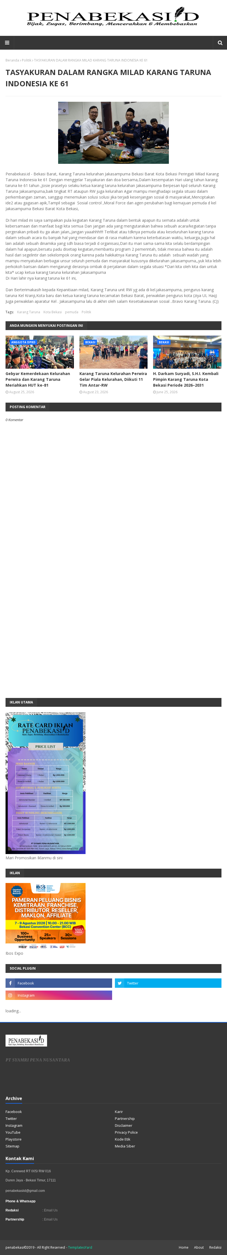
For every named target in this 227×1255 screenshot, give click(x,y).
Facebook (14, 1111)
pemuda (71, 312)
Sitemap (12, 1146)
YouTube (13, 1132)
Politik (26, 60)
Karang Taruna (28, 312)
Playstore (14, 1139)
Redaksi (215, 1247)
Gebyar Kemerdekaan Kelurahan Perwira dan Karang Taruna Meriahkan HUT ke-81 (38, 379)
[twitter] (168, 983)
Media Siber (125, 1146)
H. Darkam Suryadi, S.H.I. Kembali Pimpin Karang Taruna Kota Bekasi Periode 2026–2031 (185, 379)
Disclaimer (123, 1125)
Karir (119, 1111)
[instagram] (59, 995)
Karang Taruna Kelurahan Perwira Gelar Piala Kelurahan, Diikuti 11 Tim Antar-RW (113, 379)
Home (184, 1247)
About (199, 1247)
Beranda (12, 60)
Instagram (14, 1125)
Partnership (125, 1118)
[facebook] (59, 983)
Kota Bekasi (52, 312)
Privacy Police (126, 1132)
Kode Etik (122, 1139)
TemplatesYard (80, 1247)
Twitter (11, 1118)
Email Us (50, 1210)
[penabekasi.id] (113, 26)
